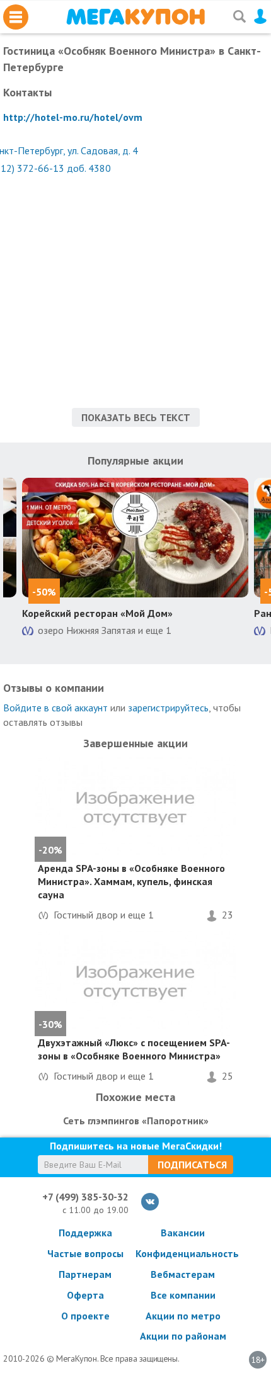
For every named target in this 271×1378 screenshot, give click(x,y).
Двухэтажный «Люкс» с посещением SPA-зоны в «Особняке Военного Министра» (134, 1049)
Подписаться (192, 1164)
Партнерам (85, 1274)
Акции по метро (183, 1315)
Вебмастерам (183, 1274)
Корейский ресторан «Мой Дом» (97, 613)
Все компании (183, 1295)
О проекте (85, 1315)
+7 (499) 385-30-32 (85, 1196)
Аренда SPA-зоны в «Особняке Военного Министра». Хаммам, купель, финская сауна (131, 881)
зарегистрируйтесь (168, 707)
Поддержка (85, 1232)
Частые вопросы (85, 1253)
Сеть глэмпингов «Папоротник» (136, 1120)
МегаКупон (135, 16)
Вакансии (183, 1232)
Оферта (85, 1295)
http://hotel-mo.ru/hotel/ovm (72, 117)
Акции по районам (183, 1336)
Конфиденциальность (183, 1253)
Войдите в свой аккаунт (55, 707)
